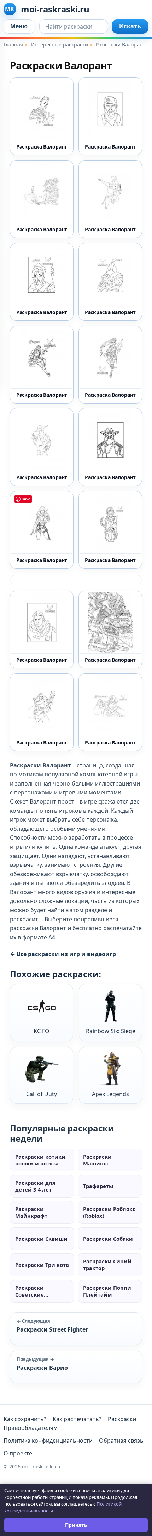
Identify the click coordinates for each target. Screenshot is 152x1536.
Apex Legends (110, 1094)
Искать (130, 26)
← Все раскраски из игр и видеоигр (63, 954)
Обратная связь (121, 1440)
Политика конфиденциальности (48, 1440)
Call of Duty (41, 1094)
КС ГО (41, 1031)
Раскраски (122, 1419)
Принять (76, 1524)
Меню (19, 26)
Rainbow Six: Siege (110, 1031)
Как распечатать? (77, 1419)
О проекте (18, 1453)
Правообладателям (31, 1428)
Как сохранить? (25, 1419)
